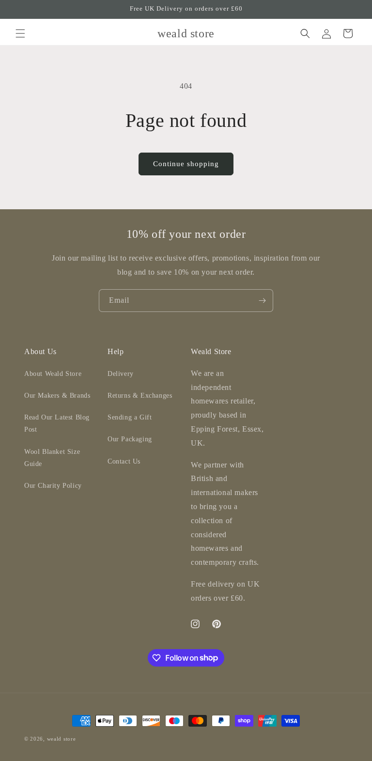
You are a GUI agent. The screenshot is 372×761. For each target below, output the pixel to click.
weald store (61, 739)
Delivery (121, 373)
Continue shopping (186, 164)
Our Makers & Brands (57, 395)
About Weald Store (52, 373)
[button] (20, 33)
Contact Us (124, 461)
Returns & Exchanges (140, 395)
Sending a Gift (130, 417)
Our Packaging (130, 439)
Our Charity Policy (53, 485)
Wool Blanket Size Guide (52, 457)
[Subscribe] (262, 300)
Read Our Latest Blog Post (57, 423)
